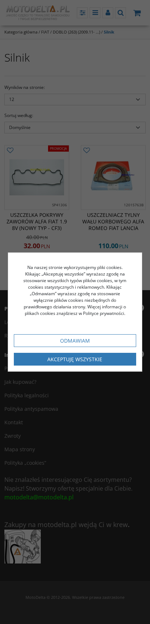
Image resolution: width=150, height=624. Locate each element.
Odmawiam (75, 340)
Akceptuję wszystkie (74, 359)
